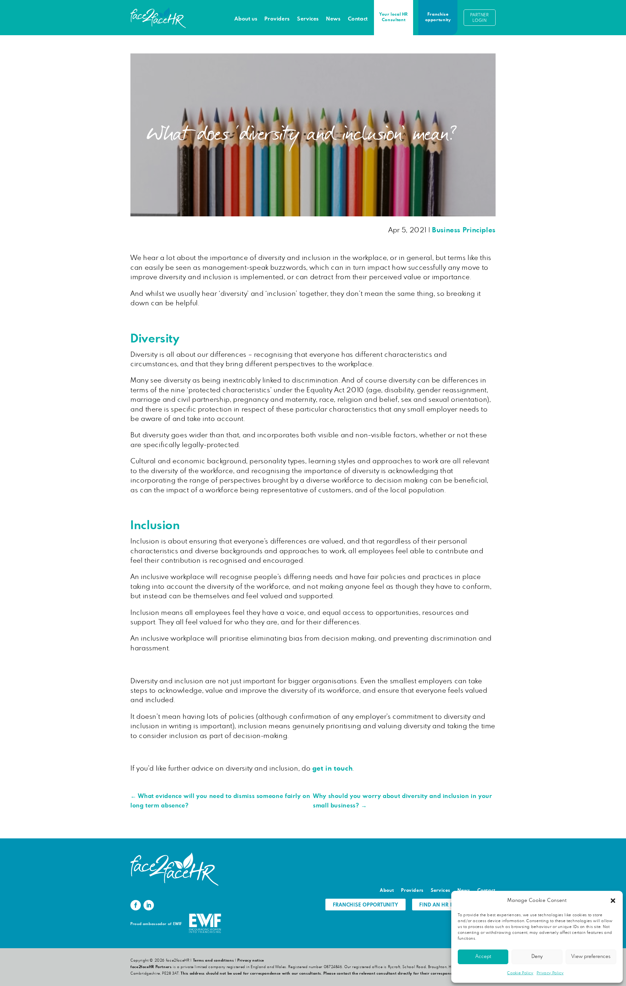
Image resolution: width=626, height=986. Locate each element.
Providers (277, 19)
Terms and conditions (213, 960)
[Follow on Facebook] (135, 905)
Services (308, 19)
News (333, 19)
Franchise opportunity (438, 17)
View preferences (590, 956)
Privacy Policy (550, 973)
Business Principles (464, 230)
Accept (483, 956)
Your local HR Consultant (393, 17)
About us (245, 19)
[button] (613, 900)
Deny (537, 956)
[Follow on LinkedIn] (148, 905)
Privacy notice (250, 960)
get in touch (332, 768)
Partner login (479, 18)
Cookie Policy (520, 973)
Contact (358, 19)
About (387, 890)
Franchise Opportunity (365, 905)
